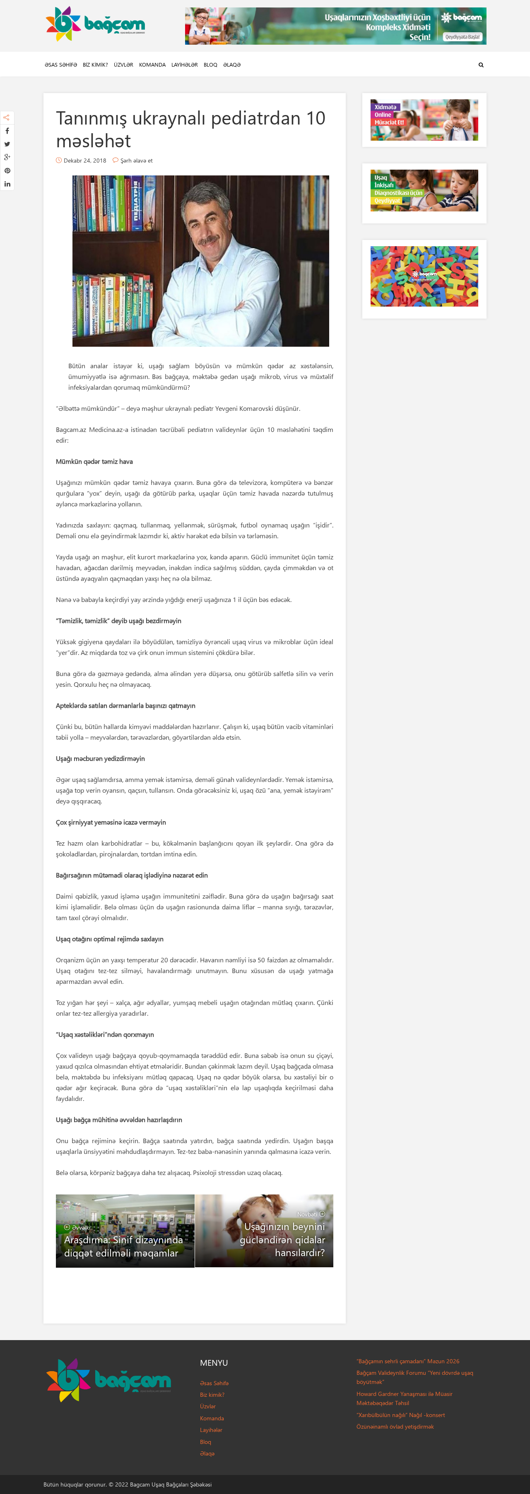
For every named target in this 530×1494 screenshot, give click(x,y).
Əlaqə (232, 64)
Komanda (152, 64)
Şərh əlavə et (136, 160)
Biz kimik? (95, 64)
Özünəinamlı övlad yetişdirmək (395, 1426)
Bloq (210, 64)
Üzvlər (123, 64)
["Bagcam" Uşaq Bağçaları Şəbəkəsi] (95, 21)
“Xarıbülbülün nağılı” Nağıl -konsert (401, 1415)
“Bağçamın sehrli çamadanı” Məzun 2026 (408, 1361)
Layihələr (184, 64)
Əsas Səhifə (61, 64)
